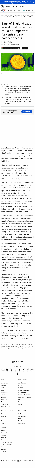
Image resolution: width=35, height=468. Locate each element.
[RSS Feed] (17, 374)
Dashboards (22, 383)
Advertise (4, 437)
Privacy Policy (5, 460)
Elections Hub (5, 404)
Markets (3, 397)
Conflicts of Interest (7, 444)
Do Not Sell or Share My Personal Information (17, 462)
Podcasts (21, 413)
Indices (20, 387)
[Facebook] (15, 370)
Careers (3, 435)
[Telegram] (19, 370)
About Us (4, 430)
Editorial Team (5, 432)
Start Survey (26, 111)
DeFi (2, 390)
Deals (2, 387)
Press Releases (5, 406)
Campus (3, 423)
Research (3, 413)
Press (2, 440)
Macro (3, 394)
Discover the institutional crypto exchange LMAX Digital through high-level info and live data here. (17, 2)
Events (20, 418)
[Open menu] (32, 6)
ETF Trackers (22, 392)
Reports (3, 416)
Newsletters (21, 416)
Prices (20, 385)
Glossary (3, 421)
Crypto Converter (23, 390)
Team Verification (6, 442)
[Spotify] (27, 370)
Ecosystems (4, 392)
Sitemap (3, 451)
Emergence (21, 423)
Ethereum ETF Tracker (25, 397)
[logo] (2, 6)
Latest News (4, 383)
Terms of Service (16, 460)
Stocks (20, 399)
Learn (2, 418)
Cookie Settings (28, 460)
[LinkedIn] (7, 370)
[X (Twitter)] (3, 370)
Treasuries (21, 402)
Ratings (20, 404)
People (20, 421)
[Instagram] (11, 370)
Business (3, 385)
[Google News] (32, 370)
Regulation (4, 399)
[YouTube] (23, 370)
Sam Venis (8, 42)
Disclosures (4, 447)
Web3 (2, 402)
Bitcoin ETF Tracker (24, 394)
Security (3, 449)
